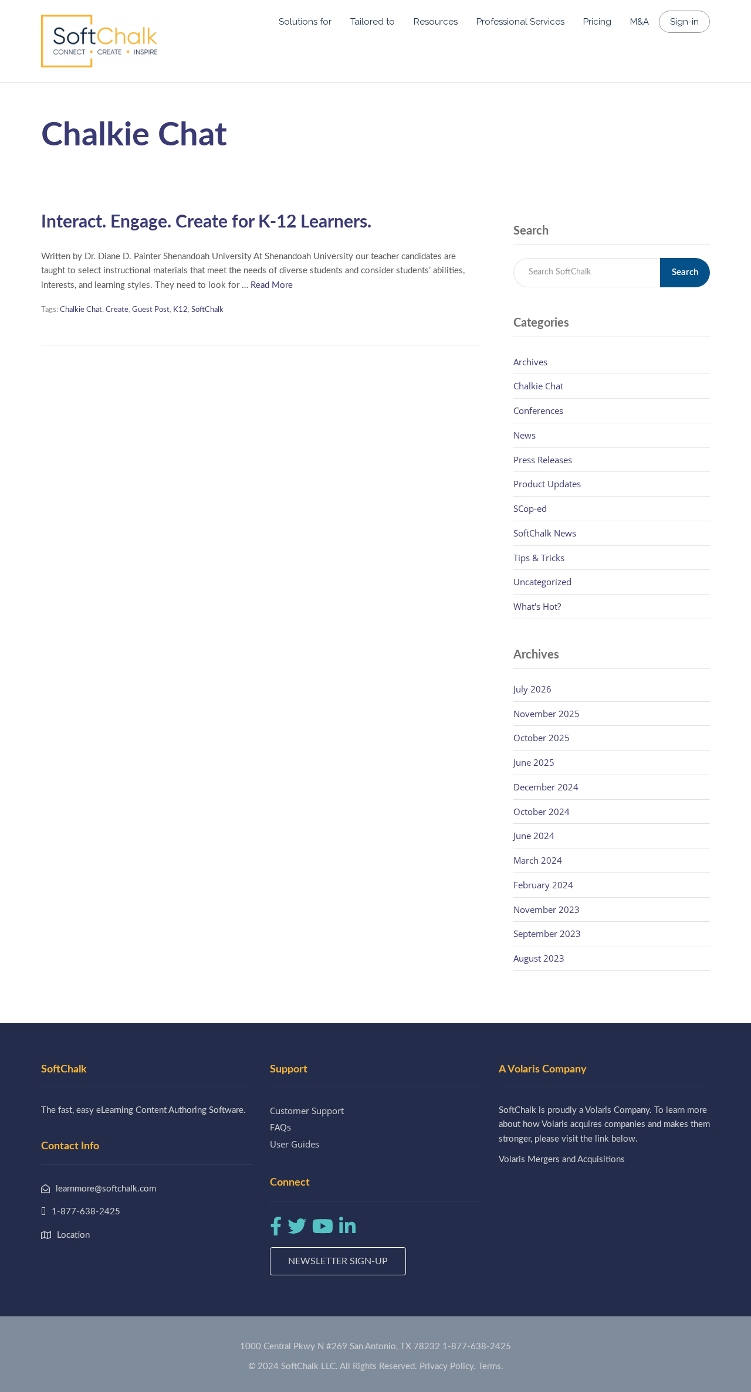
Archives (530, 362)
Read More (272, 285)
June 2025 (533, 762)
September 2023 (547, 933)
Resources (436, 21)
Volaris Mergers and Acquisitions (562, 1159)
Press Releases (542, 460)
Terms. (490, 1366)
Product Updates (547, 484)
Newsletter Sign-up (338, 1261)
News (524, 435)
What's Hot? (537, 606)
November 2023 (546, 909)
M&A (639, 21)
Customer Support (307, 1110)
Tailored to (372, 21)
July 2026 (532, 689)
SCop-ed (530, 508)
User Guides (294, 1144)
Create (117, 310)
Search (685, 272)
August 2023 (538, 958)
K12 (180, 310)
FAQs (280, 1127)
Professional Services (520, 21)
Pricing (597, 21)
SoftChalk (207, 310)
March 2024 (537, 860)
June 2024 (533, 835)
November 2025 (546, 713)
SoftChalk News (544, 533)
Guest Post (151, 310)
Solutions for (305, 21)
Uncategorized (542, 582)
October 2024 (541, 811)
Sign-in (684, 21)
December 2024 (546, 787)
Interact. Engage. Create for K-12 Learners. (206, 222)
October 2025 (541, 737)
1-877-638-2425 (476, 1346)
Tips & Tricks (538, 557)
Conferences (538, 410)
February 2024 (543, 885)
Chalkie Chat (81, 310)
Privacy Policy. (448, 1366)
